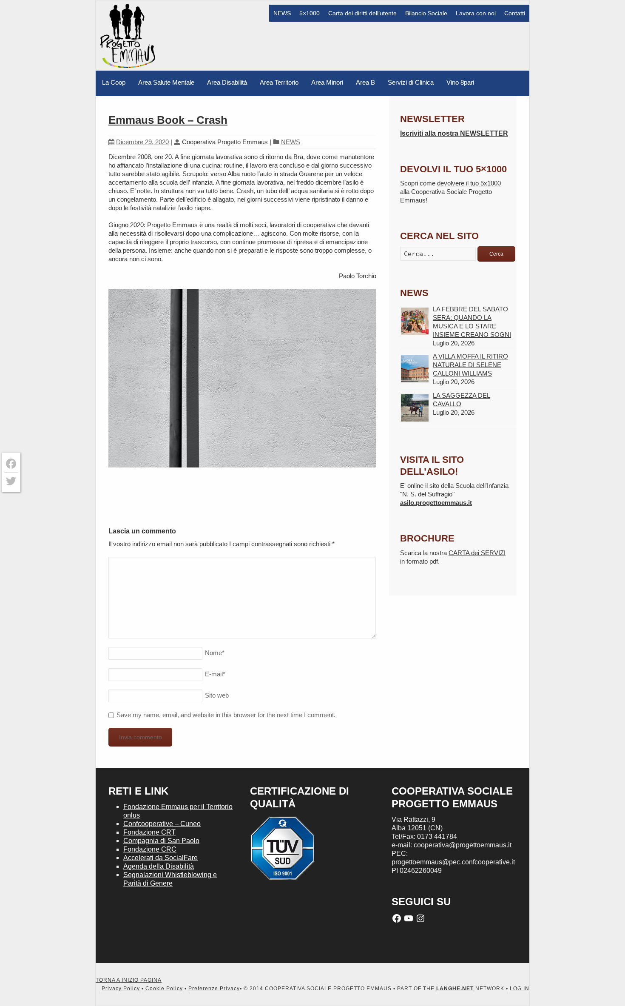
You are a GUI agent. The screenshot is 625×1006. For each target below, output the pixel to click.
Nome (214, 652)
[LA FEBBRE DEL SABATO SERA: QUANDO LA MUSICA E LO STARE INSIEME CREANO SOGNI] (414, 321)
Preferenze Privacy (214, 989)
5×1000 (309, 13)
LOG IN (519, 989)
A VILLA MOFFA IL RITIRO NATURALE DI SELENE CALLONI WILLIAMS (470, 365)
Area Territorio (279, 82)
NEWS (282, 13)
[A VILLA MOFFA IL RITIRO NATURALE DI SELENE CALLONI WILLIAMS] (414, 368)
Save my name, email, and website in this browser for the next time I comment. (225, 714)
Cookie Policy (164, 989)
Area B (365, 82)
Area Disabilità (227, 82)
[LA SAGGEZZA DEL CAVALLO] (414, 407)
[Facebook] (11, 464)
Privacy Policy (121, 989)
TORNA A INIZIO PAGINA (129, 980)
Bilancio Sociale (426, 13)
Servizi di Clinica (411, 82)
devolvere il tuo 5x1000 (469, 183)
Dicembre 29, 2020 (142, 141)
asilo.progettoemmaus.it (436, 502)
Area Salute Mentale (166, 82)
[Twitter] (11, 481)
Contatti (514, 13)
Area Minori (327, 82)
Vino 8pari (460, 82)
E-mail (215, 674)
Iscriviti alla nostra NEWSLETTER (454, 133)
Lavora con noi (476, 13)
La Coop (113, 82)
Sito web (217, 695)
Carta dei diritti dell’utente (362, 13)
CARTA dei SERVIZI (477, 552)
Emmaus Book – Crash (167, 120)
